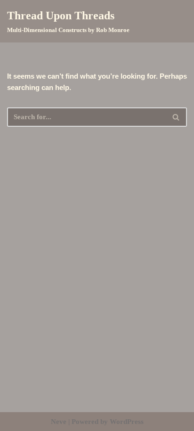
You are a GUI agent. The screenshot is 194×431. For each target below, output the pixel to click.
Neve (58, 421)
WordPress (127, 421)
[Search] (176, 117)
